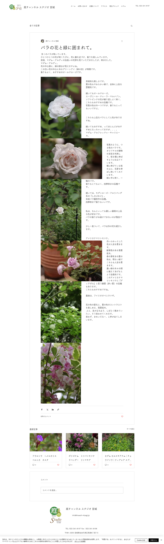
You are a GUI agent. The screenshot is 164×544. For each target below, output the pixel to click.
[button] (132, 26)
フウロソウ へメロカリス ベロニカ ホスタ (45, 458)
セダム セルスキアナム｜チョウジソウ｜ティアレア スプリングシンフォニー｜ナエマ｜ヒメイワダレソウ (118, 458)
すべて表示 (130, 429)
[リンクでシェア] (58, 409)
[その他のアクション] (122, 41)
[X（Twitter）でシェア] (47, 409)
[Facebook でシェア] (42, 409)
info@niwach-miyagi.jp (81, 515)
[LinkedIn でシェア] (53, 409)
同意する (154, 540)
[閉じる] (161, 540)
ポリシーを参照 (80, 541)
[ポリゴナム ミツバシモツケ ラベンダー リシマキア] (82, 442)
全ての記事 (35, 26)
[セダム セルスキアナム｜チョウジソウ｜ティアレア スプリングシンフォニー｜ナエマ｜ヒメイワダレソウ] (118, 442)
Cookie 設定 (141, 540)
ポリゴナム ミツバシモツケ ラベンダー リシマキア (82, 458)
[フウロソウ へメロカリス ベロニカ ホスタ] (46, 442)
